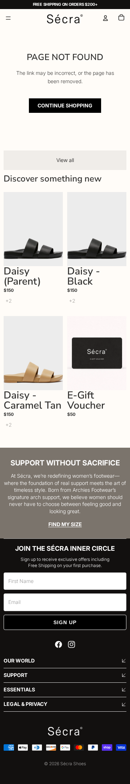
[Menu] (8, 18)
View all (65, 160)
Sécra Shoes (73, 763)
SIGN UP (65, 622)
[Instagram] (71, 644)
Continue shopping (65, 105)
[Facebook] (58, 644)
